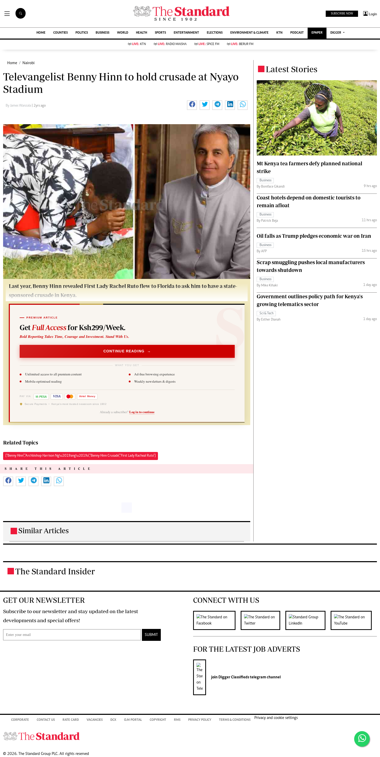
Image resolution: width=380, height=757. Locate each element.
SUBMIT (151, 635)
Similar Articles (43, 530)
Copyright (158, 720)
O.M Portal (133, 720)
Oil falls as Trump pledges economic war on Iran (314, 236)
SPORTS (160, 33)
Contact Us (46, 720)
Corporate (20, 720)
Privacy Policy (199, 720)
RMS (177, 720)
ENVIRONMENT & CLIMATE (249, 33)
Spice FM (209, 44)
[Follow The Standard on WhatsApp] (362, 739)
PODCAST (297, 33)
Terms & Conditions (234, 720)
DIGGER (336, 33)
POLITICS (81, 33)
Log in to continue (142, 412)
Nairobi (28, 63)
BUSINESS (102, 33)
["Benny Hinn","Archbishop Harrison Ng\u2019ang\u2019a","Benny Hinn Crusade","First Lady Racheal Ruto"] (80, 456)
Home (12, 63)
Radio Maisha (172, 44)
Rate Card (71, 720)
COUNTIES (60, 33)
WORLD (122, 33)
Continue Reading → (127, 351)
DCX (113, 720)
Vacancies (95, 720)
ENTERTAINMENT (186, 33)
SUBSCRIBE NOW (342, 13)
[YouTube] (354, 620)
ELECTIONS (215, 33)
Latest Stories (291, 69)
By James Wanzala (19, 106)
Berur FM (242, 44)
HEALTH (141, 33)
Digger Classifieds (233, 677)
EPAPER (317, 33)
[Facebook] (217, 620)
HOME (40, 33)
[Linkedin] (308, 620)
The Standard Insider (55, 571)
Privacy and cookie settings (276, 718)
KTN (279, 33)
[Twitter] (263, 620)
